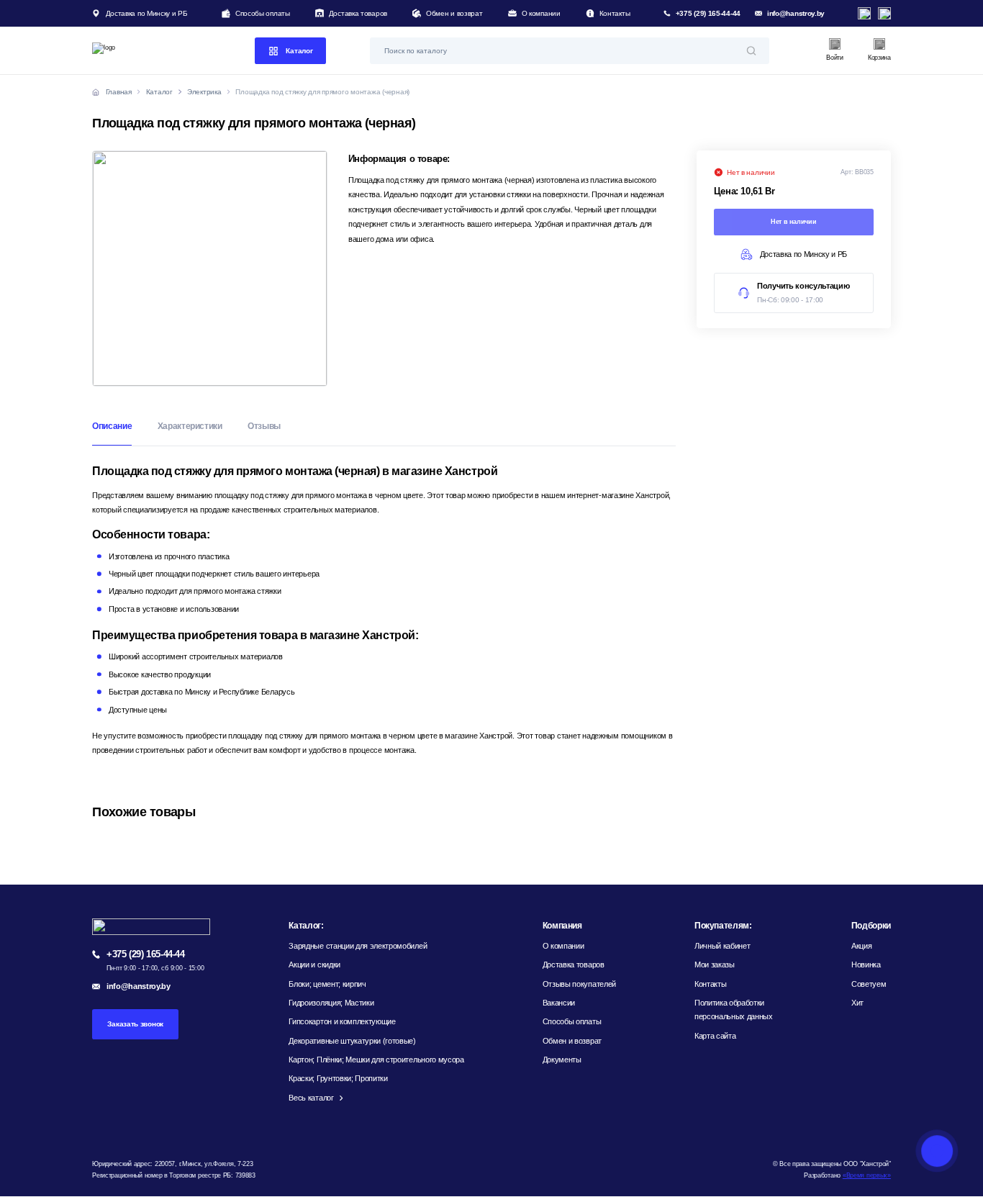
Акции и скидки (314, 964)
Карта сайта (714, 1035)
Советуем (868, 984)
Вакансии (559, 1002)
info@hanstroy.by (796, 13)
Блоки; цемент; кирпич (327, 984)
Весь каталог (311, 1097)
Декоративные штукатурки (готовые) (352, 1040)
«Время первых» (867, 1175)
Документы (562, 1059)
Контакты (614, 13)
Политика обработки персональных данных (733, 1009)
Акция (861, 945)
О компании (541, 13)
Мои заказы (714, 964)
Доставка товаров (358, 13)
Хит (857, 1002)
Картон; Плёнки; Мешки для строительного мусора (376, 1059)
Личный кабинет (722, 945)
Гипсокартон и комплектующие (342, 1021)
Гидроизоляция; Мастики (331, 1002)
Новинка (866, 964)
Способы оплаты (262, 13)
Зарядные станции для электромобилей (358, 945)
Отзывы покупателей (579, 984)
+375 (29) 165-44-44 (708, 13)
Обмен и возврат (454, 13)
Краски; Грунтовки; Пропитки (338, 1078)
